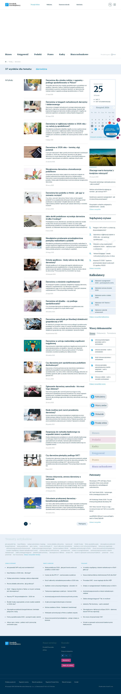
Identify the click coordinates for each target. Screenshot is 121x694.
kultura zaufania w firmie (60, 548)
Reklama (49, 4)
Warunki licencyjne (66, 682)
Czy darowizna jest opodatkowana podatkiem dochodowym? (66, 364)
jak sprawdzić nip (10, 544)
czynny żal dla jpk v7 (46, 546)
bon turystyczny (18, 555)
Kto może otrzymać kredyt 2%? (93, 617)
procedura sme (65, 550)
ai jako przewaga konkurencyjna (41, 548)
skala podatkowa (22, 546)
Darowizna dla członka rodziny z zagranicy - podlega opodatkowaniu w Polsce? (65, 81)
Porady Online (35, 4)
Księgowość (23, 54)
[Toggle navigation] (114, 4)
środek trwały (78, 544)
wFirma (45, 650)
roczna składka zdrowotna (55, 544)
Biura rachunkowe (79, 54)
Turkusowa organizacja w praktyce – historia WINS (60, 591)
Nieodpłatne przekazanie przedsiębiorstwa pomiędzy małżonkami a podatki (64, 239)
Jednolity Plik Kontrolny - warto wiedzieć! (96, 604)
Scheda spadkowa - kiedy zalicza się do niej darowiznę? (64, 261)
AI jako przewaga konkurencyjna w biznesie (58, 602)
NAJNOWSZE (93, 167)
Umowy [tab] (92, 333)
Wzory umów (101, 405)
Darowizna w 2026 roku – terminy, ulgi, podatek (63, 148)
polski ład (105, 553)
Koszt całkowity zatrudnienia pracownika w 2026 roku (61, 580)
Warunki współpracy (37, 682)
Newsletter (66, 660)
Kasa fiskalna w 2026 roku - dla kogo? (19, 573)
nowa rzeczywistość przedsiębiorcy (104, 548)
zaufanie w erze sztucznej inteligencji (85, 546)
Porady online (101, 423)
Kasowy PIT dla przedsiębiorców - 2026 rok (21, 597)
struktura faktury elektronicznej (49, 550)
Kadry (62, 54)
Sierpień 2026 (102, 107)
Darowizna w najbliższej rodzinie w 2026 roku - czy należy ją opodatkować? (66, 125)
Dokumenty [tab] (101, 333)
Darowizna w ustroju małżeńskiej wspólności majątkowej (65, 342)
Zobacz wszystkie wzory (97, 384)
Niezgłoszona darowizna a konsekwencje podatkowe (63, 170)
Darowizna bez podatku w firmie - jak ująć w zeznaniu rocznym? (65, 194)
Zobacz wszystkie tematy (32, 555)
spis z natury (34, 546)
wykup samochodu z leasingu (36, 544)
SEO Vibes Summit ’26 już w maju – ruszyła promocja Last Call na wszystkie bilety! (101, 509)
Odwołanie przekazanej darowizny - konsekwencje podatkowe (61, 499)
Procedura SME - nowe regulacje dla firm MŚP (97, 580)
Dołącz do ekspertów (67, 651)
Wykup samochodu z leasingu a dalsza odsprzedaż (22, 578)
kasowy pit (69, 544)
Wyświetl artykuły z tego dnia (99, 137)
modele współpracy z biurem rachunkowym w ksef (22, 550)
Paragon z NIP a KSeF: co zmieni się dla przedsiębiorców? (104, 229)
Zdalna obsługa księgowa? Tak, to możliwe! (96, 599)
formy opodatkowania (91, 544)
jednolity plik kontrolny (40, 553)
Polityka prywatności (10, 682)
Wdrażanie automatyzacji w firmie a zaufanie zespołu (61, 613)
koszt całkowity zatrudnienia (63, 546)
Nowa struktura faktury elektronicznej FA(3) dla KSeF (99, 575)
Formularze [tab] (111, 333)
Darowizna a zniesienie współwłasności (63, 282)
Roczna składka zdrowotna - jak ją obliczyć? (20, 584)
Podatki (38, 54)
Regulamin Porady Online (52, 682)
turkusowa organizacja (105, 546)
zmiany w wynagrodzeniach (80, 550)
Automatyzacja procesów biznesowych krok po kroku (61, 597)
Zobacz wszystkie (95, 209)
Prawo (50, 54)
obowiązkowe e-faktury (56, 553)
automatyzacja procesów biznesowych (18, 548)
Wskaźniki (99, 414)
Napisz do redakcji (68, 665)
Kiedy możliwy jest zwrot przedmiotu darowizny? (62, 411)
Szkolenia (79, 4)
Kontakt (63, 647)
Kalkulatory (100, 396)
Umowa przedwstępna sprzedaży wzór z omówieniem (102, 342)
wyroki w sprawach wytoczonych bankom (87, 553)
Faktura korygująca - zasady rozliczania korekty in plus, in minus (104, 255)
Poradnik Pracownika (48, 647)
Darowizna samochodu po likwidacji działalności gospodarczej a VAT (66, 320)
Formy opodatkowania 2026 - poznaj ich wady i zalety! (24, 617)
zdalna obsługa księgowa (23, 553)
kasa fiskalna (22, 544)
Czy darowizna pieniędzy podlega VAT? (63, 455)
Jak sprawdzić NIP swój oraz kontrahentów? (20, 568)
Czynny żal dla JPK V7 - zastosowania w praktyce (60, 575)
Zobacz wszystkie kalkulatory (99, 317)
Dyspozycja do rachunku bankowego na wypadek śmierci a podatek (63, 433)
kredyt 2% (69, 553)
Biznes (8, 54)
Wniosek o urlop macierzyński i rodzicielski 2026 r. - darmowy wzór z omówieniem (104, 246)
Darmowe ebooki (64, 4)
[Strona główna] (5, 62)
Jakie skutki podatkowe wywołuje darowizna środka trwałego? (65, 217)
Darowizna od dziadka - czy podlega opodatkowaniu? (61, 302)
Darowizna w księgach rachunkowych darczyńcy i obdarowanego (66, 103)
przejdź (111, 134)
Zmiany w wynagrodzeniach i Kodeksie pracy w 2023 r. (100, 586)
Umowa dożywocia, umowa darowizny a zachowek (63, 478)
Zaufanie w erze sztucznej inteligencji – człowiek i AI (61, 586)
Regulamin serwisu (24, 682)
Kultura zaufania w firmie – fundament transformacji (60, 607)
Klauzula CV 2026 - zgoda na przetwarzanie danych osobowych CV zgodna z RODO (103, 263)
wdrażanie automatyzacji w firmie (80, 548)
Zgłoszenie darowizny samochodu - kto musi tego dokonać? (65, 387)
